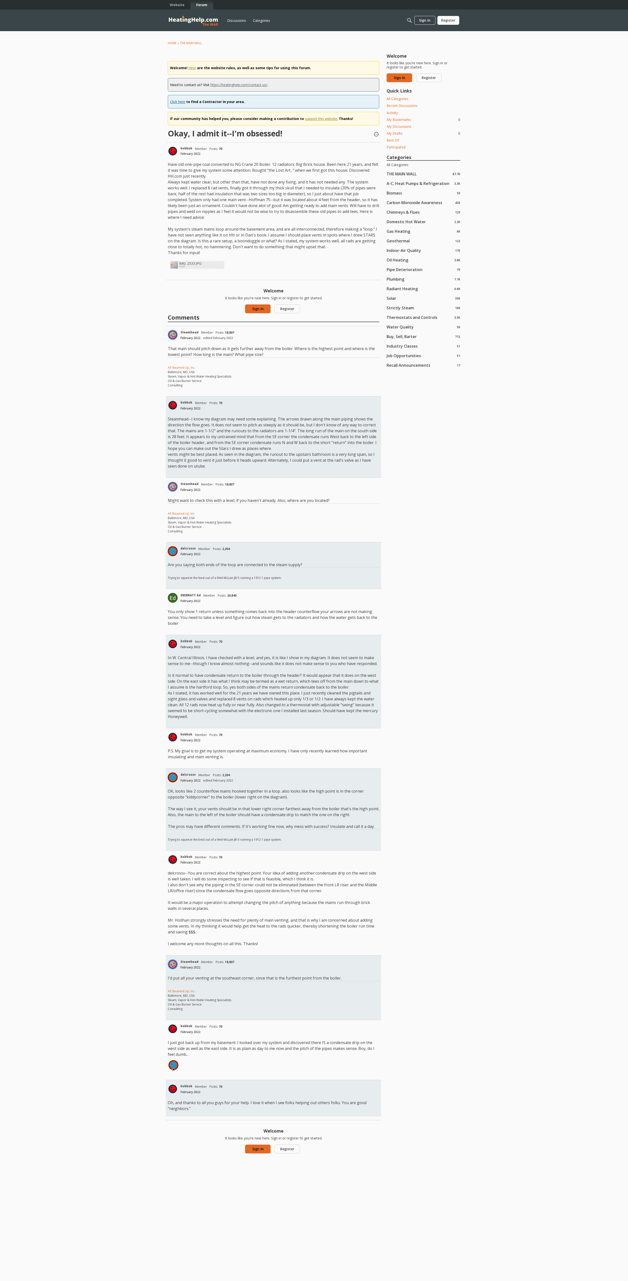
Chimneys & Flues (423, 212)
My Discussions (399, 126)
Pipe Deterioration (423, 269)
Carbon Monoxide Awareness (423, 202)
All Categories (397, 98)
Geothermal (423, 240)
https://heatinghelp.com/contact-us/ (238, 84)
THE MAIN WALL (423, 173)
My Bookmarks (423, 119)
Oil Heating (423, 259)
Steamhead (189, 332)
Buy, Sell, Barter (423, 336)
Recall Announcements (423, 365)
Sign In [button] (258, 308)
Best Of (393, 140)
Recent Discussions (402, 105)
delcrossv (188, 548)
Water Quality (423, 326)
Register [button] (287, 308)
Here (192, 67)
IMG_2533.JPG (190, 263)
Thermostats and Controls (423, 317)
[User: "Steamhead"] (173, 335)
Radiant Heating (423, 288)
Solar (423, 298)
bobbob (186, 148)
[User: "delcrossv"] (173, 551)
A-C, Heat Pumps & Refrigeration (423, 183)
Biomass (423, 193)
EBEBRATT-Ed (191, 595)
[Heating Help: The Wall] (193, 20)
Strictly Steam (423, 307)
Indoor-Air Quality (423, 250)
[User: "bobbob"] (173, 151)
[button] (376, 134)
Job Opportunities (423, 355)
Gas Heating (423, 231)
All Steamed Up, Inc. (181, 368)
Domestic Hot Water (423, 221)
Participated (396, 147)
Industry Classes (423, 346)
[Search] (409, 20)
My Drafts (423, 133)
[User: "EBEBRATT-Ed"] (173, 598)
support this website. (321, 118)
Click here (177, 101)
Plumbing (423, 279)
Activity (392, 112)
